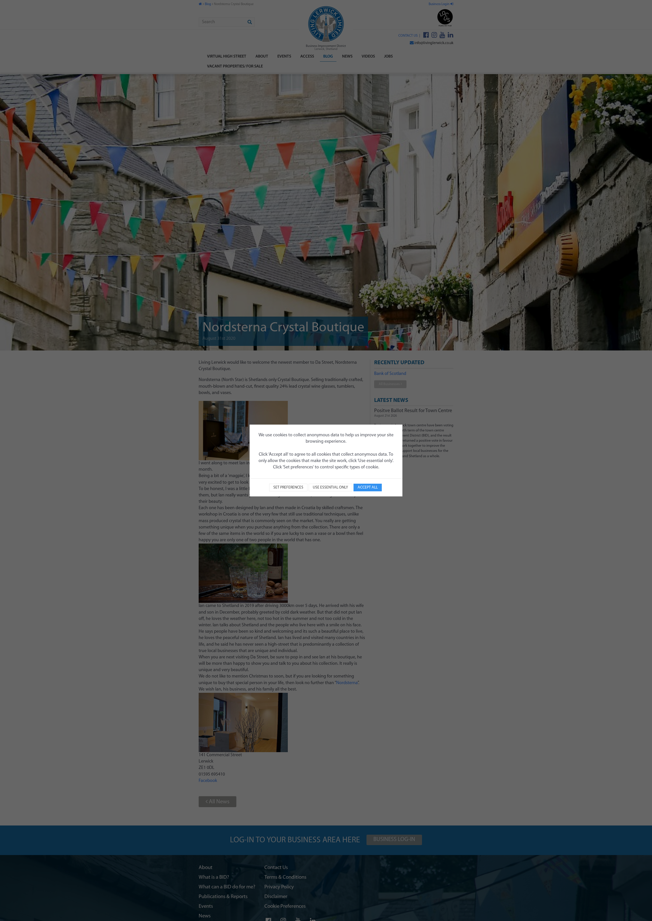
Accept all (368, 487)
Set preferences (288, 487)
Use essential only (330, 487)
